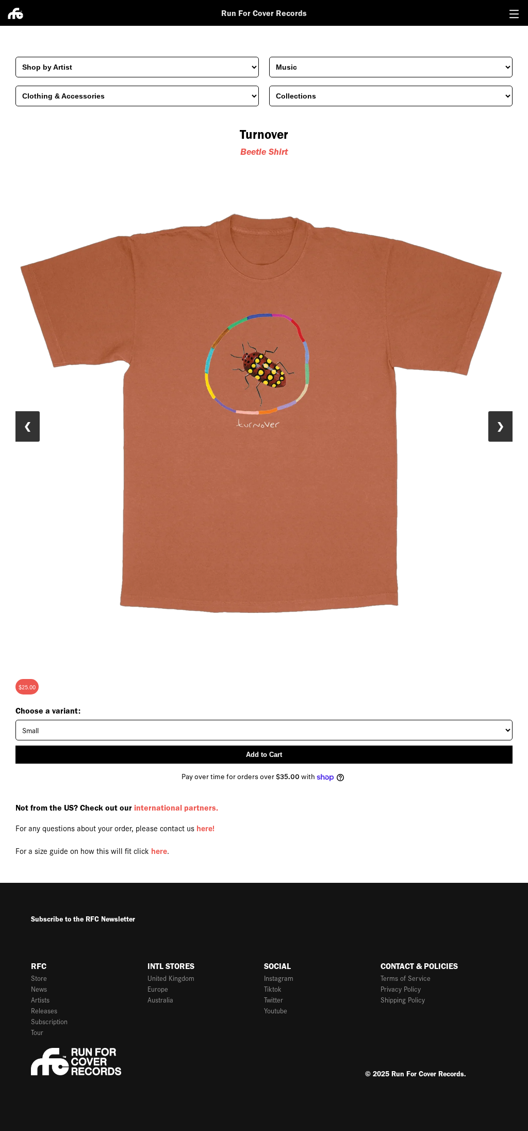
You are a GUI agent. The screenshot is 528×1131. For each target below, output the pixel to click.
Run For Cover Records (264, 13)
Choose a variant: (47, 711)
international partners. (176, 808)
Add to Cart (264, 754)
